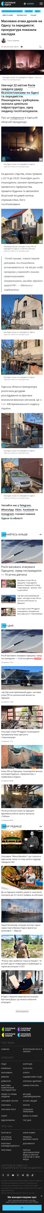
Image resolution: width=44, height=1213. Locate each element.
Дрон (37, 11)
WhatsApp (7, 509)
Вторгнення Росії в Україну (12, 11)
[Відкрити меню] (42, 3)
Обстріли (29, 11)
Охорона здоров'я (32, 1081)
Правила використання (30, 1138)
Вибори (5, 1077)
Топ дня (33, 15)
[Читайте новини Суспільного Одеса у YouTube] (13, 1175)
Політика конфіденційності (10, 1144)
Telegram (25, 505)
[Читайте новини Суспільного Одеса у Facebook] (3, 1175)
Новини (5, 1049)
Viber (18, 509)
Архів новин (29, 1132)
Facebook (28, 509)
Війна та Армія (8, 15)
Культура (27, 1068)
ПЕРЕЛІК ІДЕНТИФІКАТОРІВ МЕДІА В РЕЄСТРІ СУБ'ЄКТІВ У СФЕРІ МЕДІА (31, 1154)
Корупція (27, 1064)
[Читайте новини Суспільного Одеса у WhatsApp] (28, 1175)
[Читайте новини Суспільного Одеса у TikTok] (32, 1175)
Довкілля (6, 1081)
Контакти (6, 1132)
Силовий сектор (9, 1101)
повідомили (17, 117)
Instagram (7, 514)
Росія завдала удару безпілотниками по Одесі (20, 89)
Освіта (26, 1072)
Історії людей (30, 1101)
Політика (6, 1105)
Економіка (6, 1072)
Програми (6, 1150)
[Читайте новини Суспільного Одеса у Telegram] (23, 1175)
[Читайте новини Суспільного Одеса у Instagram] (8, 1175)
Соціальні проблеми (28, 1110)
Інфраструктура (31, 1085)
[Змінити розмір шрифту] (40, 47)
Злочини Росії (22, 15)
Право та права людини (9, 1095)
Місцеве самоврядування (32, 1095)
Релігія (26, 1105)
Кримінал (6, 1068)
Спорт (4, 1116)
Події (3, 1064)
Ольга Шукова (13, 40)
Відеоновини (8, 1120)
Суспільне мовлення (6, 1138)
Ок (22, 1208)
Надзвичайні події (32, 1077)
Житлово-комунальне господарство (8, 1087)
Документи (29, 1143)
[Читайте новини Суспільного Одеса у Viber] (18, 1175)
